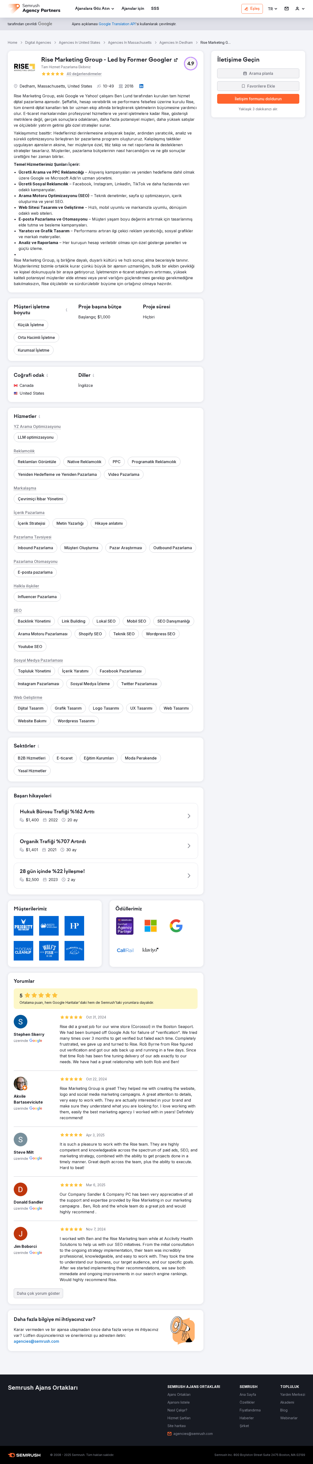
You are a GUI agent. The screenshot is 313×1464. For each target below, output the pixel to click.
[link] (133, 9)
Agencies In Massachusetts (130, 42)
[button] (273, 8)
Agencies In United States (79, 42)
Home (12, 42)
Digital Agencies (38, 42)
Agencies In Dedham (176, 42)
